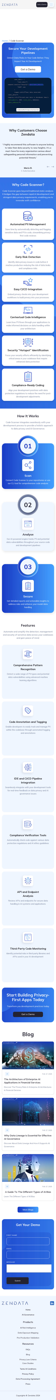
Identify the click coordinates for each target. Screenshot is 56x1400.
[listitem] (28, 157)
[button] (51, 4)
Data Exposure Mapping (28, 1333)
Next (52, 166)
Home (5, 40)
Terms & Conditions (28, 1369)
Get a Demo (41, 4)
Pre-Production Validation (28, 1338)
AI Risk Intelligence (28, 1328)
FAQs (28, 1349)
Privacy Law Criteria (28, 1359)
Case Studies (28, 1363)
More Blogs (28, 1209)
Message (11, 1262)
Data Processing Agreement (28, 1379)
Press (28, 1384)
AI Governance (28, 1315)
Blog (28, 1354)
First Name (12, 1235)
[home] (10, 4)
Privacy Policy (28, 1374)
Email (9, 1249)
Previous (48, 166)
